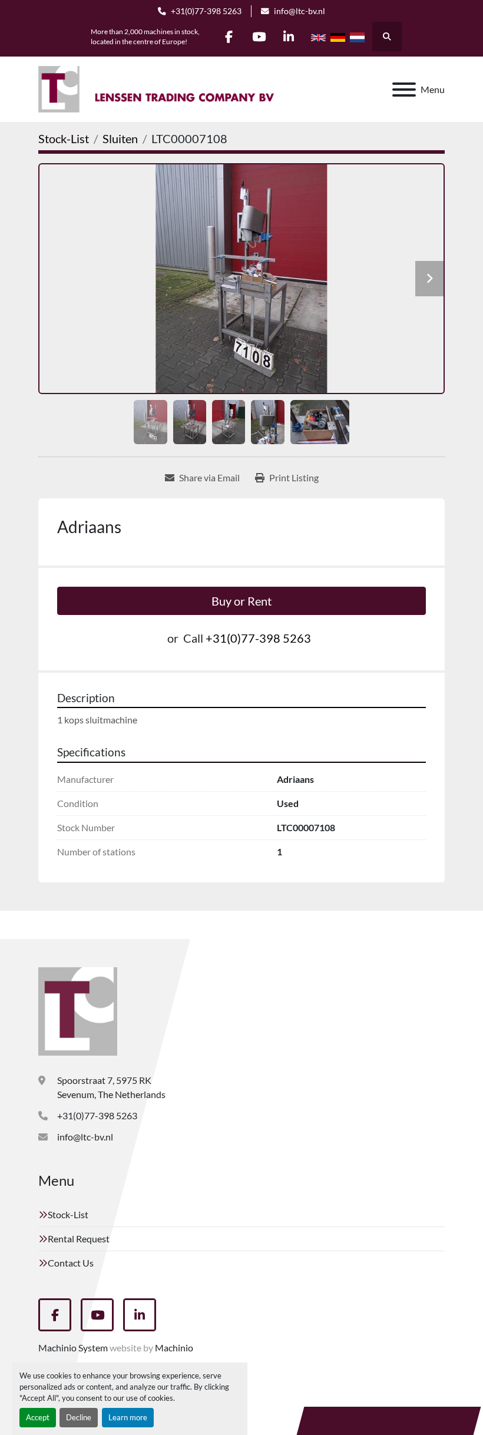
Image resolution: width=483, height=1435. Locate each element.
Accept (37, 1417)
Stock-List (68, 1214)
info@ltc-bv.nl (299, 11)
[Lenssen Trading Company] (77, 1010)
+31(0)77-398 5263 (206, 11)
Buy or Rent (241, 601)
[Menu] (404, 89)
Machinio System (73, 1347)
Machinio (174, 1347)
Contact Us (71, 1262)
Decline (78, 1417)
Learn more (127, 1417)
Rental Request (79, 1238)
